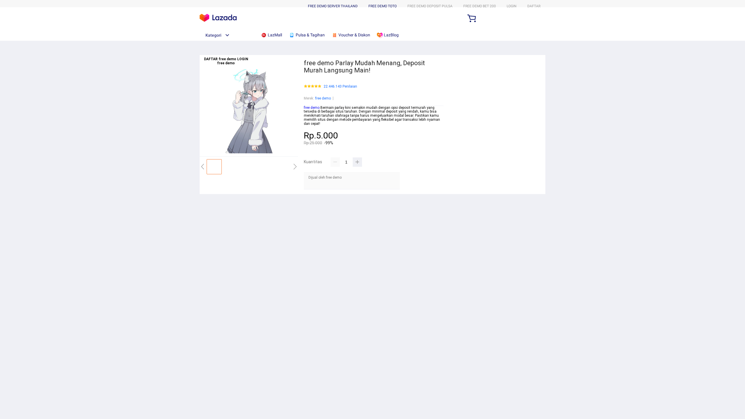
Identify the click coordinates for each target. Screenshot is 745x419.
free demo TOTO (382, 6)
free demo (323, 98)
